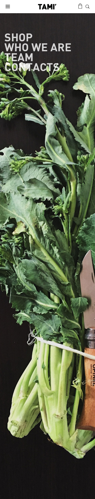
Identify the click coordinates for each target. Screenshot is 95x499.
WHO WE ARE (37, 48)
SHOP (18, 38)
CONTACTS (32, 68)
